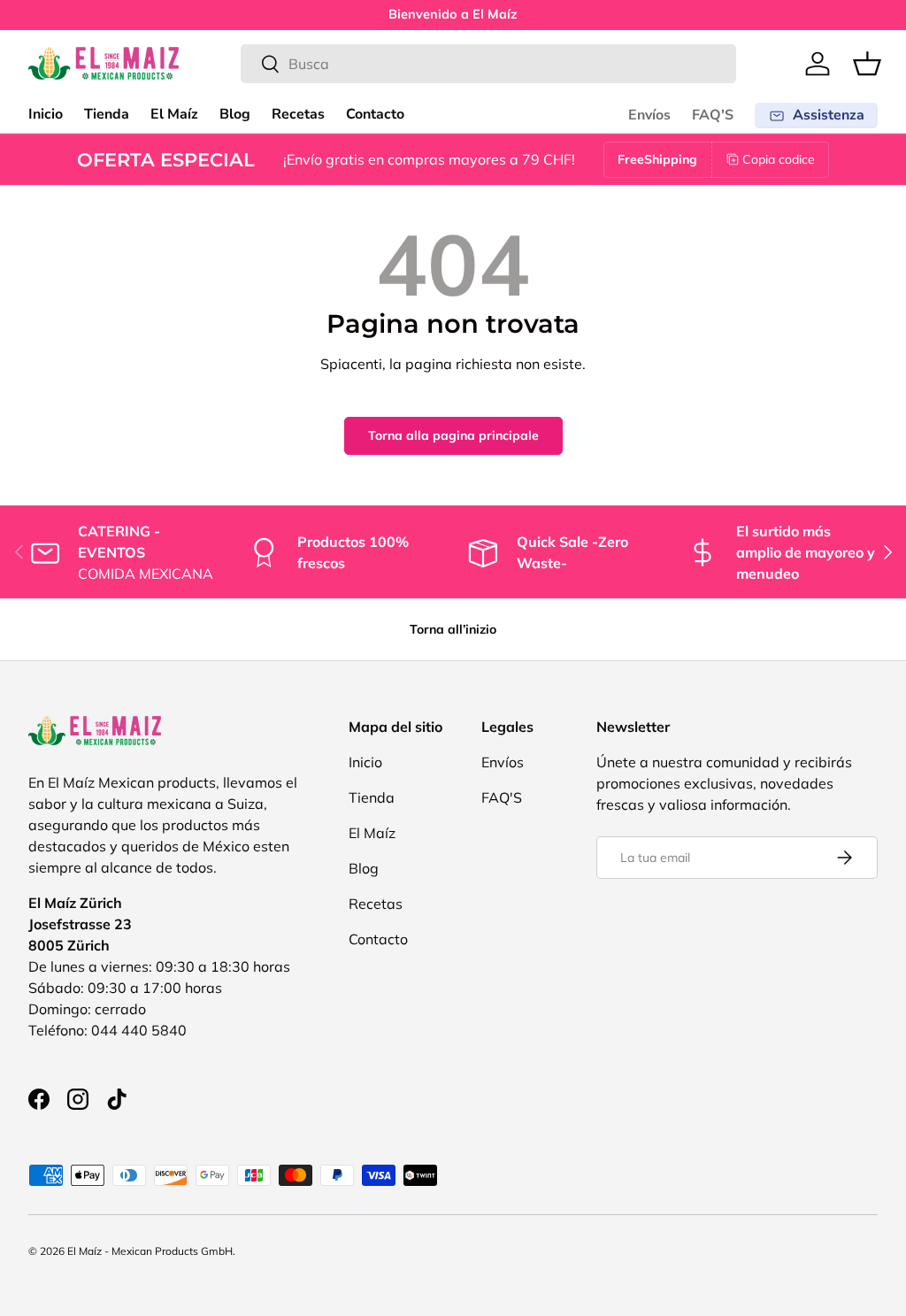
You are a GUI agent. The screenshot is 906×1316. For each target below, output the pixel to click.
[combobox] (488, 63)
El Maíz (174, 114)
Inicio (45, 114)
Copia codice (778, 159)
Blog (234, 114)
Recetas (298, 114)
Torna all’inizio (453, 629)
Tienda (106, 114)
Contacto (375, 114)
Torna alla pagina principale (453, 435)
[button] (867, 63)
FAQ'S (712, 115)
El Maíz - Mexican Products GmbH (150, 1251)
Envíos (649, 115)
